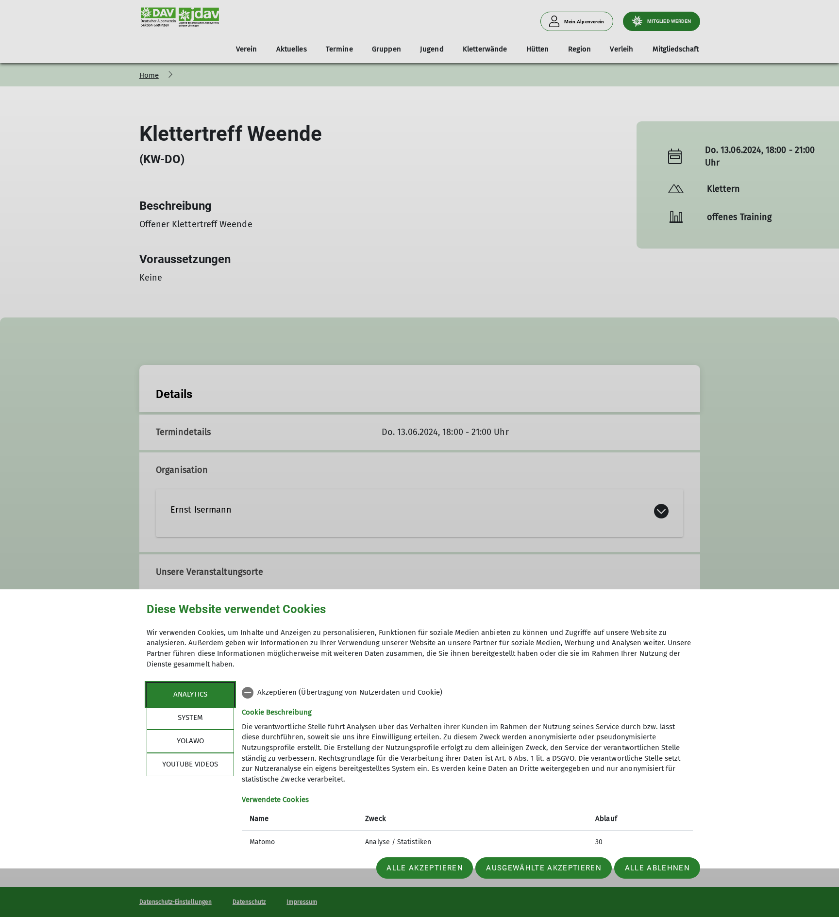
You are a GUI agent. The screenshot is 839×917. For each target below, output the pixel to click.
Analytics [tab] (190, 694)
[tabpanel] (467, 768)
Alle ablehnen (657, 868)
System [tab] (190, 717)
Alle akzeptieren (424, 868)
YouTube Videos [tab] (190, 764)
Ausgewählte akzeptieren (544, 868)
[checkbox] (467, 692)
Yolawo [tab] (190, 740)
